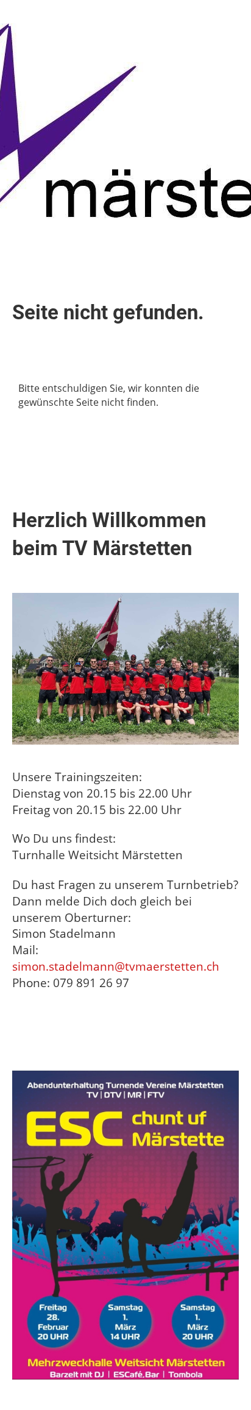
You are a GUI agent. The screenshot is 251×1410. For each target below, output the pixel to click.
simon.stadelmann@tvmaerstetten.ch (115, 966)
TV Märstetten (51, 18)
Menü (219, 18)
